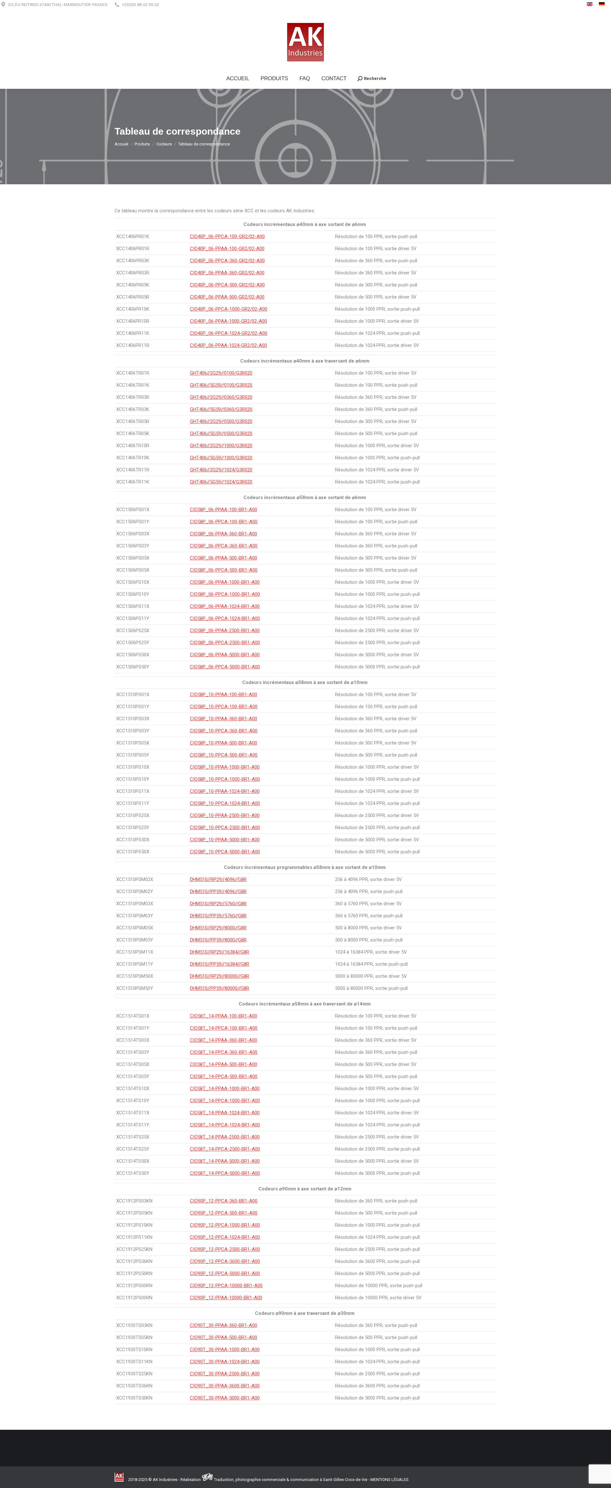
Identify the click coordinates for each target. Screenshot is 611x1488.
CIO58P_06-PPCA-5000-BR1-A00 (225, 667)
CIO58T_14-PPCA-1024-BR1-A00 (225, 1125)
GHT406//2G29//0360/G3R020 (221, 397)
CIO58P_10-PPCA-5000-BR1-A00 (225, 852)
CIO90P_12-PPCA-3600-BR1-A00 (225, 1261)
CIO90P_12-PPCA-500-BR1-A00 (223, 1213)
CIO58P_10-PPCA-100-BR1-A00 (223, 706)
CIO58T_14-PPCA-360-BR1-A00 (223, 1052)
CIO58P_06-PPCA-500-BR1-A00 (223, 570)
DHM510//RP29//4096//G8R (218, 879)
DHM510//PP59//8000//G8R (218, 940)
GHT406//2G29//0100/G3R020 (221, 373)
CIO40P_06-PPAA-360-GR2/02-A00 (227, 273)
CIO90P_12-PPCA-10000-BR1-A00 (226, 1285)
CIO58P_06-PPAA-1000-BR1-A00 (225, 582)
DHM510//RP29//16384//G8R (219, 952)
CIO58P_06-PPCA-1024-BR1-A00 (225, 618)
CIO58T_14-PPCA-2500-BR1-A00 (225, 1149)
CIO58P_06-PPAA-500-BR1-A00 (223, 558)
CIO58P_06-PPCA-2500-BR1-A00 (225, 642)
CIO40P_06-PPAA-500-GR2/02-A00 (227, 297)
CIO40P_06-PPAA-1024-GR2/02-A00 (228, 345)
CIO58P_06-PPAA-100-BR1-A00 (223, 509)
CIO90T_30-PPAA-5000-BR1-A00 (225, 1398)
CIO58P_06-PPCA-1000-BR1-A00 (225, 594)
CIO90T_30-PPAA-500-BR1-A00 (223, 1337)
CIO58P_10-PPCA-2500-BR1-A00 (225, 827)
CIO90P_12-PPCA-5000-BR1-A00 (225, 1273)
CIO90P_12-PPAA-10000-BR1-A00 (226, 1298)
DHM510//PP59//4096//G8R (218, 891)
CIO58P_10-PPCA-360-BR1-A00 (223, 731)
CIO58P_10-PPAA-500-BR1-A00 (223, 743)
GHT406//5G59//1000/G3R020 (221, 458)
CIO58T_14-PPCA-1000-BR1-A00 (225, 1101)
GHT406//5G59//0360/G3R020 (221, 409)
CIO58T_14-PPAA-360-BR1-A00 (223, 1040)
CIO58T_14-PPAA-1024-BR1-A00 (225, 1113)
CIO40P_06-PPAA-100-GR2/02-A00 (227, 248)
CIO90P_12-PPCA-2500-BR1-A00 (225, 1249)
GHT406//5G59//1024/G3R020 (221, 482)
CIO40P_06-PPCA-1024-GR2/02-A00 (228, 333)
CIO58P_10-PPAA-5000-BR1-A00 (225, 840)
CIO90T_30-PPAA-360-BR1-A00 (223, 1325)
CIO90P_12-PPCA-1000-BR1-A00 (225, 1225)
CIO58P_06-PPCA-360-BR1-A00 (223, 546)
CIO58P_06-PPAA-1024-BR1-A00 (225, 606)
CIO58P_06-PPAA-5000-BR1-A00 (225, 655)
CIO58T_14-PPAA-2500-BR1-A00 (225, 1137)
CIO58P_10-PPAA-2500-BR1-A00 (225, 815)
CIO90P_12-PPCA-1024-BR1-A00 (225, 1237)
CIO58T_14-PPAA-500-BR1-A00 (223, 1064)
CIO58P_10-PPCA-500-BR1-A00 (223, 755)
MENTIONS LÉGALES (389, 1479)
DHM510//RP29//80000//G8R (219, 976)
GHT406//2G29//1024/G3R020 (221, 470)
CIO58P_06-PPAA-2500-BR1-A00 (225, 630)
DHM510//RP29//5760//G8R (218, 903)
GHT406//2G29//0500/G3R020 (221, 421)
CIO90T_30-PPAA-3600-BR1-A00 (225, 1386)
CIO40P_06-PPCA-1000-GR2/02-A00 (228, 309)
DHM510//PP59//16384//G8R (219, 964)
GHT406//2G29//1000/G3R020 (221, 445)
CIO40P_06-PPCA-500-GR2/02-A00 (227, 285)
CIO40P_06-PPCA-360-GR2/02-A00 (227, 261)
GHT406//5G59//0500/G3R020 (221, 433)
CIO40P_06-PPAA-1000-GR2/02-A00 (228, 321)
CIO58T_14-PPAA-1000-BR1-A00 (225, 1088)
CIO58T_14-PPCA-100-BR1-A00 (223, 1028)
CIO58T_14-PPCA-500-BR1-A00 (223, 1076)
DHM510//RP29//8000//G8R (218, 928)
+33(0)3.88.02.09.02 (140, 4)
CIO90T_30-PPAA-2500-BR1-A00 (225, 1374)
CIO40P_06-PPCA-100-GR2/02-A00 (227, 236)
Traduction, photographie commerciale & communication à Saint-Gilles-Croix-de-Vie (290, 1479)
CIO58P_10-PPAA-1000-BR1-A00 (225, 767)
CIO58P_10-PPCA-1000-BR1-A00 (225, 779)
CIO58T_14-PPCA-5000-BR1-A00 (225, 1173)
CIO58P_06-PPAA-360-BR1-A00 (223, 534)
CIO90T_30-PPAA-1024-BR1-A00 (225, 1362)
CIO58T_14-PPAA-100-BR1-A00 (223, 1016)
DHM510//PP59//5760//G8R (218, 916)
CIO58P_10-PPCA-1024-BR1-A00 (225, 803)
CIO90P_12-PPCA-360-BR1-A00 (223, 1201)
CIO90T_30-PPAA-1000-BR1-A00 (225, 1349)
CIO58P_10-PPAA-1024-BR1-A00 (225, 791)
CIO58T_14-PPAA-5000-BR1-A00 (225, 1161)
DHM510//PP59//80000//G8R (219, 988)
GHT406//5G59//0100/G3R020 (221, 385)
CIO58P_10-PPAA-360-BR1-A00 (223, 719)
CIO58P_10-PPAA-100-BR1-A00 (223, 694)
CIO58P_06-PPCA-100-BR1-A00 (223, 522)
